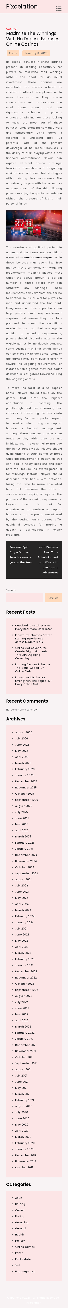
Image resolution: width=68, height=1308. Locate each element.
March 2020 (23, 1137)
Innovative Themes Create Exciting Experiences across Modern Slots (33, 638)
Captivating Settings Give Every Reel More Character (33, 627)
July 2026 (21, 738)
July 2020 (21, 1112)
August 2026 (23, 732)
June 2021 (21, 1082)
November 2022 (26, 977)
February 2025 (25, 843)
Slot (17, 1265)
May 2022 (21, 1014)
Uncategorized (25, 1271)
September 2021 (26, 1063)
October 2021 (24, 1057)
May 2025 (21, 824)
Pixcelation (22, 6)
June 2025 (22, 818)
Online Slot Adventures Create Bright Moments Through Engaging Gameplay (31, 653)
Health (19, 1234)
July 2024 (21, 885)
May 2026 (21, 751)
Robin (13, 53)
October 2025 (24, 794)
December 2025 (26, 781)
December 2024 (26, 855)
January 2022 (24, 1039)
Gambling (22, 1222)
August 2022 (23, 996)
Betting (20, 1204)
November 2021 (25, 1051)
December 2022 (26, 971)
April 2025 (21, 830)
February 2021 (24, 1100)
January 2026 (24, 775)
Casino (11, 29)
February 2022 (25, 1033)
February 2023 (25, 959)
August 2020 (23, 1106)
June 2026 (22, 744)
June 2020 (22, 1118)
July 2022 (21, 1002)
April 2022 (21, 1020)
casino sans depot (38, 257)
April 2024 (22, 904)
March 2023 (23, 953)
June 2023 (22, 934)
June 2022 (22, 1008)
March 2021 (22, 1094)
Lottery (20, 1241)
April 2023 (21, 947)
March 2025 (23, 836)
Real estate (23, 1259)
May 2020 (21, 1124)
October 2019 (24, 1167)
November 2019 (25, 1161)
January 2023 (24, 965)
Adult (18, 1198)
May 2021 (21, 1088)
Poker (19, 1253)
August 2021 (23, 1069)
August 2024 (24, 879)
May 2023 (21, 941)
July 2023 (21, 928)
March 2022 (23, 1026)
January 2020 (24, 1149)
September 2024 (26, 873)
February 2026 (25, 769)
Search (11, 590)
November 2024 (26, 861)
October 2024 (24, 867)
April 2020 (22, 1131)
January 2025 (24, 849)
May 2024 (22, 898)
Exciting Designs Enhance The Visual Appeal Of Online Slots (32, 668)
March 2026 (23, 763)
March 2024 (23, 910)
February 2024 (25, 916)
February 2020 (25, 1143)
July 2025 (21, 812)
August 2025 (23, 806)
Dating (19, 1216)
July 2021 (21, 1075)
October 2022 (24, 984)
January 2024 (24, 922)
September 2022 (26, 990)
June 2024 (22, 892)
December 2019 (26, 1155)
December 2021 (25, 1045)
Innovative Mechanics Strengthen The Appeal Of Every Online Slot (33, 681)
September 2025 (26, 800)
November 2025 (26, 787)
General (20, 1228)
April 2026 (22, 757)
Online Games (25, 1247)
